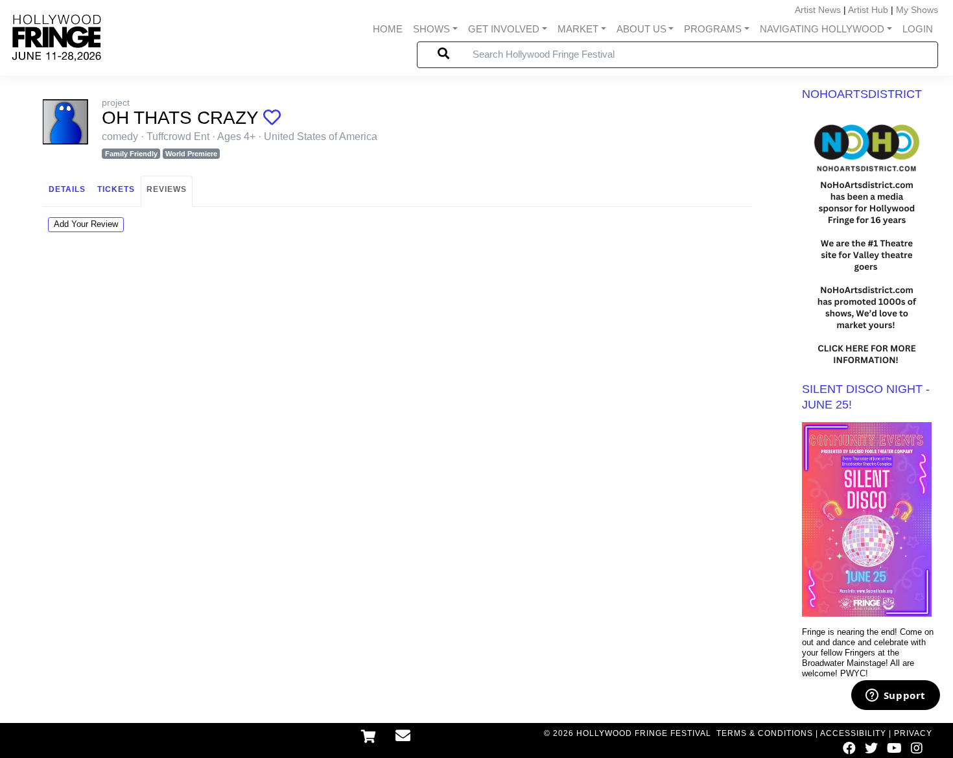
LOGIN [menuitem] (917, 28)
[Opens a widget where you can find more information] (895, 696)
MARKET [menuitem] (578, 28)
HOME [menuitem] (388, 28)
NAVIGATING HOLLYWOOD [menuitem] (822, 28)
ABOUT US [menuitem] (641, 28)
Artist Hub (868, 10)
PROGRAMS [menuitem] (713, 28)
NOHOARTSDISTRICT (862, 94)
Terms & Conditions (764, 733)
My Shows (917, 10)
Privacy (913, 733)
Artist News (818, 10)
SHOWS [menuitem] (431, 28)
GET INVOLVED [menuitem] (503, 28)
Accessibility (853, 733)
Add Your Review (86, 224)
